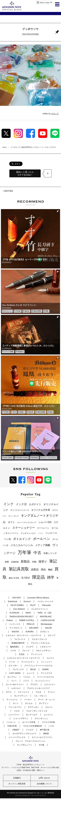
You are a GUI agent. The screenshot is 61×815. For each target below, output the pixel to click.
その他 (41, 745)
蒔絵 (50, 412)
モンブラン (12, 677)
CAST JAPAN (14, 673)
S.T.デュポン (33, 707)
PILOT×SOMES (17, 605)
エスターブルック (39, 639)
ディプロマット (16, 628)
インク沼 (21, 504)
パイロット (11, 722)
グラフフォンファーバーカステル (38, 666)
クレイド (26, 650)
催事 (7, 562)
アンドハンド (36, 654)
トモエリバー (45, 647)
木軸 (34, 562)
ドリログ (29, 730)
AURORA (29, 632)
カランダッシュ (41, 718)
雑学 (50, 577)
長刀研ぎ (25, 578)
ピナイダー (13, 666)
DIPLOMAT (33, 628)
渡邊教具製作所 (18, 643)
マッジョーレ (12, 700)
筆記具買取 (37, 311)
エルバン (49, 707)
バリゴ (26, 681)
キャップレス (13, 516)
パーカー (28, 700)
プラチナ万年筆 (48, 722)
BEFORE (8, 191)
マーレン (51, 692)
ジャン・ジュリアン (49, 457)
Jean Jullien (8, 457)
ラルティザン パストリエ (36, 711)
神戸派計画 (44, 730)
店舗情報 (15, 562)
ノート (40, 533)
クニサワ (29, 647)
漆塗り (22, 412)
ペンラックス (14, 624)
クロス (17, 711)
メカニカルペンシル (21, 545)
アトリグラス (46, 673)
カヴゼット (44, 632)
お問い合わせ (44, 778)
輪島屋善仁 (15, 647)
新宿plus (20, 351)
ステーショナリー (23, 527)
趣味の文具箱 (14, 578)
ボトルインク (22, 539)
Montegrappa (46, 624)
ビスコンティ (50, 684)
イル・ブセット (40, 696)
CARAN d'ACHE (48, 620)
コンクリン (48, 715)
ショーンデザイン (20, 718)
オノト (16, 703)
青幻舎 (33, 669)
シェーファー (14, 715)
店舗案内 (17, 778)
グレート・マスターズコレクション (31, 741)
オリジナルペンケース (19, 510)
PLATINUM (14, 613)
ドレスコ (50, 658)
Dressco (27, 601)
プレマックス (18, 669)
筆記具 (27, 311)
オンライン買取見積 (16, 784)
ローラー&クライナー (15, 684)
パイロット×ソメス (45, 601)
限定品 (38, 577)
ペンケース (51, 533)
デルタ (38, 692)
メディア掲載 (8, 351)
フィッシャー (46, 662)
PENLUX (30, 624)
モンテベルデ (31, 715)
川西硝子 (16, 730)
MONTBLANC (46, 616)
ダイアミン (43, 703)
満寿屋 (46, 733)
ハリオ (51, 726)
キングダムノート (24, 745)
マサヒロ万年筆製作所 (32, 726)
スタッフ (55, 114)
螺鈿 (50, 569)
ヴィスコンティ (27, 662)
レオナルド (16, 688)
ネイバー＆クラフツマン (42, 737)
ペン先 (7, 539)
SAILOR (48, 628)
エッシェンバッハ (42, 681)
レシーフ (30, 673)
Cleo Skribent (19, 609)
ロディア (51, 635)
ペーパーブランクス (17, 737)
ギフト (11, 522)
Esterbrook (12, 601)
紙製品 (35, 569)
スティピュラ (23, 692)
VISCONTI (16, 598)
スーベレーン (43, 528)
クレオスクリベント (39, 609)
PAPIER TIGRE (22, 457)
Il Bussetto (46, 605)
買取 (46, 311)
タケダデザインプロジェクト (24, 733)
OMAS (28, 613)
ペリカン (27, 677)
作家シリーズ (50, 553)
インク (8, 504)
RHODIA (35, 457)
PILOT (33, 605)
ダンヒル (29, 703)
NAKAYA (15, 632)
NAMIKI (45, 669)
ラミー (14, 681)
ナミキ (12, 662)
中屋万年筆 (12, 726)
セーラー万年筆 (28, 722)
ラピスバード (19, 639)
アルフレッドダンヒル (40, 643)
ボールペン (8, 311)
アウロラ (34, 684)
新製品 (25, 561)
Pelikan (9, 620)
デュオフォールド (28, 533)
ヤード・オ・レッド (46, 700)
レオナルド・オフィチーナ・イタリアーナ (23, 635)
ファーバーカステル (45, 677)
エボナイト (35, 504)
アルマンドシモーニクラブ (38, 688)
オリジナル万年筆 (40, 510)
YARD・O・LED (44, 613)
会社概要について (44, 784)
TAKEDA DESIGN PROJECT (21, 616)
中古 (14, 412)
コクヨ (13, 650)
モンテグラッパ (20, 696)
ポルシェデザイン (43, 650)
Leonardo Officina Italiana (38, 598)
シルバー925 (44, 522)
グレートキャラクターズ (26, 522)
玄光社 (22, 654)
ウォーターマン (15, 707)
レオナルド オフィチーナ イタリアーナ (23, 658)
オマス (9, 692)
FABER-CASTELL (26, 620)
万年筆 (18, 311)
